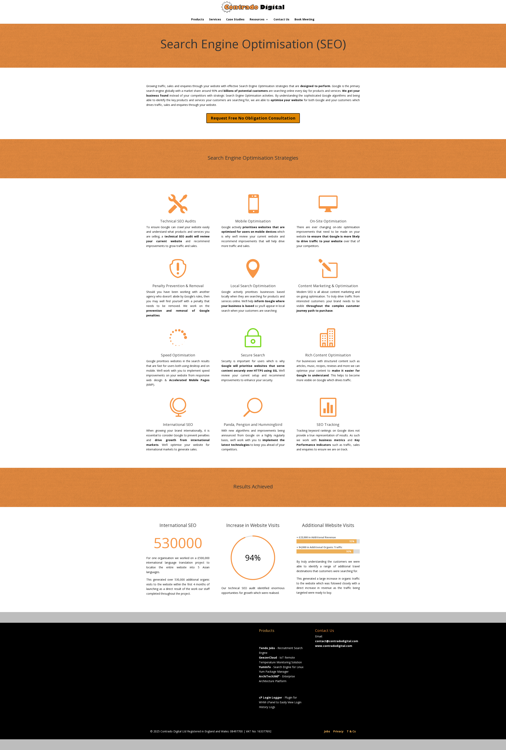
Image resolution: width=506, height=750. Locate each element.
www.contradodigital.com (333, 646)
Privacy (338, 731)
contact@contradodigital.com (336, 641)
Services (215, 19)
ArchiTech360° (269, 676)
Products (197, 19)
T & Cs (351, 731)
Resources (257, 19)
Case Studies (235, 19)
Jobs (327, 731)
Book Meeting (304, 19)
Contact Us (281, 19)
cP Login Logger (270, 697)
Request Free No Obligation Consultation (253, 118)
